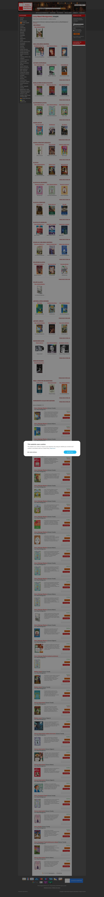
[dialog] (52, 448)
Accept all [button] (70, 452)
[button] (32, 452)
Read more (52, 448)
